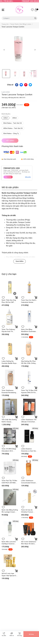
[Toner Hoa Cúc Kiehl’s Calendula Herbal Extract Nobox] (29, 287)
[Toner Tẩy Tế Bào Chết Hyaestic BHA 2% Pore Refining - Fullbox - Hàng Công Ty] (29, 378)
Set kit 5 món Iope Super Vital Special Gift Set (9, 576)
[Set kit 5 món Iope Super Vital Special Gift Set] (10, 561)
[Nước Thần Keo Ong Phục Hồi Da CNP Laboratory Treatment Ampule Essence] (10, 287)
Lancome (6, 92)
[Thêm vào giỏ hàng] (16, 358)
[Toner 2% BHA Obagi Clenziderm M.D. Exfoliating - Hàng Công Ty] (10, 436)
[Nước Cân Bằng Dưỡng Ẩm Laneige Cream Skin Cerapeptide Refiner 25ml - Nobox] (10, 497)
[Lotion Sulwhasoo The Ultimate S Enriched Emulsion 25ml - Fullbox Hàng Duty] (29, 407)
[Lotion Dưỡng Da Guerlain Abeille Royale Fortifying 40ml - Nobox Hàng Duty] (10, 348)
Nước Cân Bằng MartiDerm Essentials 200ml (28, 331)
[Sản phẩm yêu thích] (32, 10)
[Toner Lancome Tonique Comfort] (19, 50)
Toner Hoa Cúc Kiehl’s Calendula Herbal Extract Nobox (28, 302)
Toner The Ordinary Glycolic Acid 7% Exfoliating (8, 331)
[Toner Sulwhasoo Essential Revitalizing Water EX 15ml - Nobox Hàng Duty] (10, 378)
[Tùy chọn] (16, 297)
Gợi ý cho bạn (9, 274)
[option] (19, 50)
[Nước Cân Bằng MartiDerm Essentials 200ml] (29, 317)
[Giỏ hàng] (36, 10)
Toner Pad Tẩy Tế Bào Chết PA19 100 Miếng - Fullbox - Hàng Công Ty (10, 483)
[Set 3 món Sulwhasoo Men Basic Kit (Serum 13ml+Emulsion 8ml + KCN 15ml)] (29, 529)
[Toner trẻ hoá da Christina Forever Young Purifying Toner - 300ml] (29, 497)
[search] (35, 18)
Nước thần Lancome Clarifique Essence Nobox (9, 544)
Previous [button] (4, 49)
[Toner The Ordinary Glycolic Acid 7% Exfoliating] (10, 317)
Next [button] (35, 49)
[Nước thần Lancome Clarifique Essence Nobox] (10, 529)
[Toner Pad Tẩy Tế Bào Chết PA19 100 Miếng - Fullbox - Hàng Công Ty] (10, 468)
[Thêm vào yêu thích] (3, 297)
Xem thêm (19, 261)
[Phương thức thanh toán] (15, 152)
